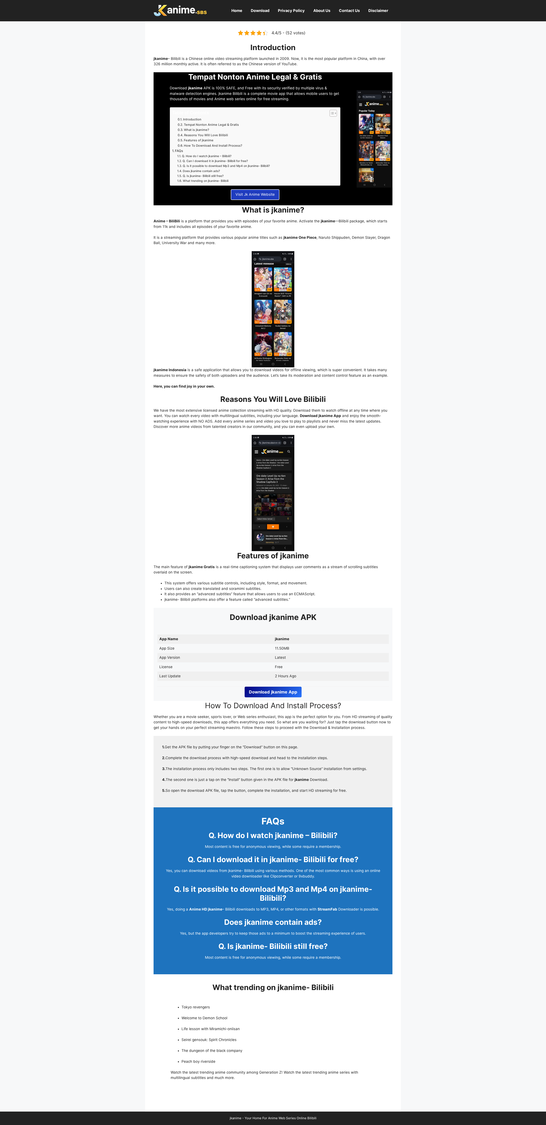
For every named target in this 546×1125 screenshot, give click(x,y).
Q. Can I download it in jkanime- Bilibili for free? (215, 161)
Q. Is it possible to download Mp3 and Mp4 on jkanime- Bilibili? (226, 166)
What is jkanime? (196, 130)
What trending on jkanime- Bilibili (205, 180)
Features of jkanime (198, 140)
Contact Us (349, 10)
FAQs (179, 151)
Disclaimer (378, 10)
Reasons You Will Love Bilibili (206, 135)
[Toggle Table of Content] (331, 113)
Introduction (192, 119)
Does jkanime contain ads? (201, 171)
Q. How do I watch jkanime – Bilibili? (206, 156)
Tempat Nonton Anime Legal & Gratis (211, 125)
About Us (321, 10)
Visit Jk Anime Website (255, 194)
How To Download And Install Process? (213, 146)
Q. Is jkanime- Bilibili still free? (203, 176)
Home (236, 10)
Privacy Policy (291, 10)
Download (260, 10)
